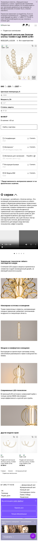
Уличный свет (25, 490)
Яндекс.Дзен (5, 495)
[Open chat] (33, 536)
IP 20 (5, 111)
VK (2, 491)
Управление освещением (24, 498)
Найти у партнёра (9, 127)
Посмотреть (8, 537)
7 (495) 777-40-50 (8, 485)
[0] (23, 25)
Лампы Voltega (25, 495)
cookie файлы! (18, 501)
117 (4, 103)
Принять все (19, 508)
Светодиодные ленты (27, 492)
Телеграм (4, 493)
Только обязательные (19, 514)
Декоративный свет (28, 485)
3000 (5, 95)
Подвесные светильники (12, 30)
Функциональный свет (28, 487)
